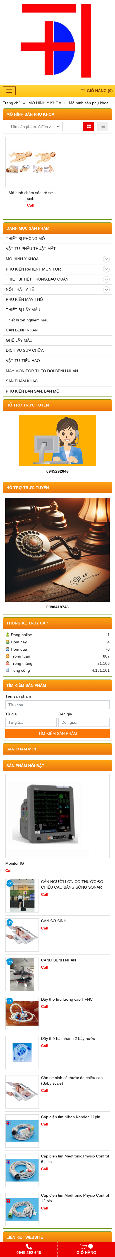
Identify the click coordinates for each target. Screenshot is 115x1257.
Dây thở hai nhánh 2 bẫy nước (68, 1038)
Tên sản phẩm (18, 696)
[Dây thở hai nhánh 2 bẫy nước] (22, 1052)
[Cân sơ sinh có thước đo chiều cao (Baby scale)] (22, 1091)
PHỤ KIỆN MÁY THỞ (24, 299)
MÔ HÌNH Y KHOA (22, 259)
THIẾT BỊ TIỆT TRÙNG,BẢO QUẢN (37, 279)
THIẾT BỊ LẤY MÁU (23, 310)
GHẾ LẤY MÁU (19, 340)
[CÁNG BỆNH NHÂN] (22, 974)
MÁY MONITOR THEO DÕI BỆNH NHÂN (42, 371)
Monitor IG (14, 863)
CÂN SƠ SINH (53, 921)
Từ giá (11, 714)
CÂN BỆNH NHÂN (22, 330)
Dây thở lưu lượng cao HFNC (67, 999)
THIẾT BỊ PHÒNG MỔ (25, 238)
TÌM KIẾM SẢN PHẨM (57, 733)
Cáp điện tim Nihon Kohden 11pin (70, 1117)
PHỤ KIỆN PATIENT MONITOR (33, 269)
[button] (35, 126)
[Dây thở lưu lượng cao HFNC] (22, 1013)
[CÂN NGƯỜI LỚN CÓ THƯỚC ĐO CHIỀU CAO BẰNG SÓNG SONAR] (22, 895)
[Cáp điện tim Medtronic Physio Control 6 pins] (22, 1170)
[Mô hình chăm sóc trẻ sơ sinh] (31, 162)
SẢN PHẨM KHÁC (22, 381)
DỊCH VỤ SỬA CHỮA (25, 350)
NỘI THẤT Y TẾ (20, 289)
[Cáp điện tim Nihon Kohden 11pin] (22, 1131)
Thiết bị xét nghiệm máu (27, 320)
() (100, 90)
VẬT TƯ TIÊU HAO (23, 360)
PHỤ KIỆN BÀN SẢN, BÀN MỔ (32, 391)
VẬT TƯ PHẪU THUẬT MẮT (31, 248)
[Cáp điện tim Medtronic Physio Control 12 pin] (22, 1209)
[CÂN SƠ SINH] (22, 935)
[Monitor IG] (57, 816)
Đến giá (65, 714)
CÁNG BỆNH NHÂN (58, 960)
